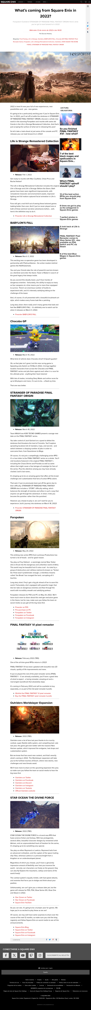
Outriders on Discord (23, 783)
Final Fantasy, (24, 39)
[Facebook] (6, 955)
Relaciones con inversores (80, 991)
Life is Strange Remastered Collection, (43, 42)
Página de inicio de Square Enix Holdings (15, 991)
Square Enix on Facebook (25, 932)
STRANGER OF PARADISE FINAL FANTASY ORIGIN (48, 45)
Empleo (39, 979)
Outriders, (41, 39)
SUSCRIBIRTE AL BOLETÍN (58, 955)
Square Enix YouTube (23, 902)
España (45, 972)
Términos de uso (14, 982)
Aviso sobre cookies (30, 985)
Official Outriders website (25, 790)
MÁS (44, 2)
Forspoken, (27, 42)
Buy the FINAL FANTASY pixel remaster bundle (33, 696)
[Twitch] (31, 955)
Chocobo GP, (60, 39)
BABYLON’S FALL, (50, 39)
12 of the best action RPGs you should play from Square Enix (70, 196)
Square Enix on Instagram (25, 935)
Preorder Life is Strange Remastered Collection (33, 216)
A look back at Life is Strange (69, 227)
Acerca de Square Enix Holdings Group (41, 991)
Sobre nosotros (29, 979)
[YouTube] (23, 955)
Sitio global (55, 979)
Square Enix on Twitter (24, 930)
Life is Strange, (33, 39)
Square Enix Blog (22, 927)
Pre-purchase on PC (23, 610)
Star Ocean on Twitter (23, 897)
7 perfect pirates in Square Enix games (69, 218)
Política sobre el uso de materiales (68, 982)
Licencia (41, 985)
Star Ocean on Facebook (25, 900)
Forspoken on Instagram (24, 618)
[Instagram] (40, 955)
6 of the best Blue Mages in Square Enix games (70, 256)
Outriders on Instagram (24, 785)
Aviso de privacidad (27, 982)
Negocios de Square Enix (62, 991)
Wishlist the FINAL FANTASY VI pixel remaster (33, 693)
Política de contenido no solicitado (46, 982)
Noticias (63, 979)
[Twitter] (14, 955)
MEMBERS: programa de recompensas (42, 988)
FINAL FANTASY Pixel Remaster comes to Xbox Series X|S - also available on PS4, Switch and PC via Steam (70, 241)
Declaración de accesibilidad (55, 985)
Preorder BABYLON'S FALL (25, 314)
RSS (57, 988)
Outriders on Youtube (23, 788)
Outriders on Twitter (23, 777)
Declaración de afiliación (73, 985)
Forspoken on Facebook (24, 615)
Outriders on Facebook (24, 780)
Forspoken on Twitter (23, 612)
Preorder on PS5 (21, 607)
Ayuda (46, 979)
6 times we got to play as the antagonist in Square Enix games (70, 208)
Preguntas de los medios (15, 985)
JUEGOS (20, 2)
